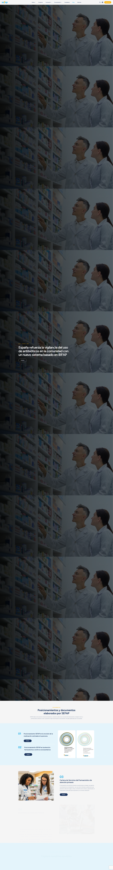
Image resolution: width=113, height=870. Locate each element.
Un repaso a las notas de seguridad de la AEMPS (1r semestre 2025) (44, 351)
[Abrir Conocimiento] (61, 2)
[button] (55, 697)
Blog (19, 345)
